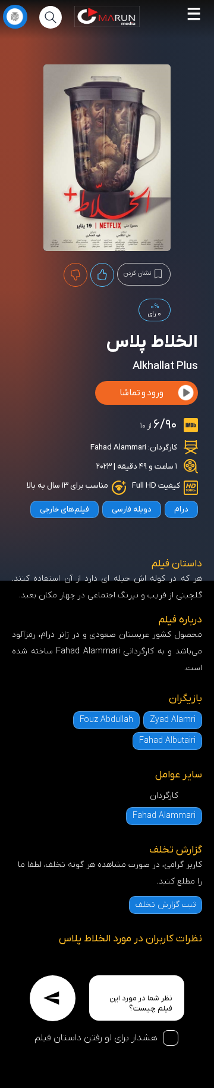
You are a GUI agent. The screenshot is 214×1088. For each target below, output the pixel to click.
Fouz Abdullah (106, 720)
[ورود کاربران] (15, 17)
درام (181, 509)
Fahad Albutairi (167, 740)
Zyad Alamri (173, 720)
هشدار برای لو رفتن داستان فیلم (96, 1038)
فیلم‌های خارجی (64, 509)
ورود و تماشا (141, 393)
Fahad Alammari (118, 447)
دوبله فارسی (132, 509)
